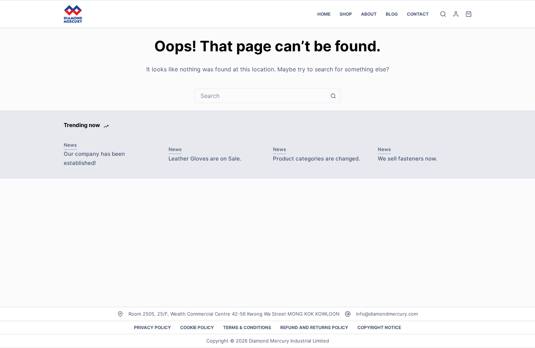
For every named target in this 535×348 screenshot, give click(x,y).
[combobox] (260, 95)
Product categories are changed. (316, 158)
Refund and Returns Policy (314, 327)
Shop (346, 14)
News (70, 145)
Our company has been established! (94, 158)
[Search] (443, 14)
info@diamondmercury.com (387, 314)
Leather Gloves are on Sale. (205, 158)
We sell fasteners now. (407, 158)
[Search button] (333, 96)
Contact (418, 14)
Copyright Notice (379, 327)
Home (323, 14)
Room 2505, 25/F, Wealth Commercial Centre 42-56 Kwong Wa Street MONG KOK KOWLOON (234, 314)
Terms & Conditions (247, 327)
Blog (392, 14)
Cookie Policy (197, 327)
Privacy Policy (152, 327)
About (369, 14)
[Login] (456, 14)
